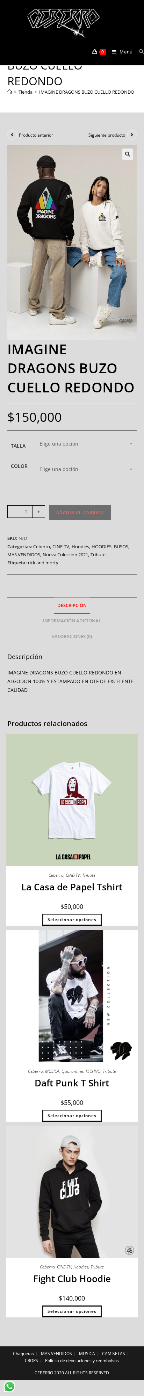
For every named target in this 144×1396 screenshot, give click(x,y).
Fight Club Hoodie (72, 1278)
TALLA (18, 445)
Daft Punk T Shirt (72, 1083)
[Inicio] (9, 92)
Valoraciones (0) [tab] (72, 636)
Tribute (98, 554)
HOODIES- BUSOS (110, 546)
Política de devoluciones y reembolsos (82, 1361)
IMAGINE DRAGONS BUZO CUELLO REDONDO (86, 92)
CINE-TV (60, 546)
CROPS (31, 1361)
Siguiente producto (106, 135)
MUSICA (52, 1071)
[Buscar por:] (139, 52)
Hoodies (80, 546)
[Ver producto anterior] (12, 135)
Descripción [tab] (72, 605)
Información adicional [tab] (72, 621)
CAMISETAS (113, 1354)
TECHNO (93, 1071)
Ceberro (41, 546)
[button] (127, 154)
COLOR (19, 466)
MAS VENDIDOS (23, 554)
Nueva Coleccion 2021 (65, 554)
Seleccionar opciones (72, 920)
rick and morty (43, 562)
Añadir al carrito (80, 512)
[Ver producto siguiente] (132, 135)
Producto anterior (36, 135)
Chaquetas (23, 1354)
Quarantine (72, 1071)
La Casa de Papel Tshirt (71, 887)
